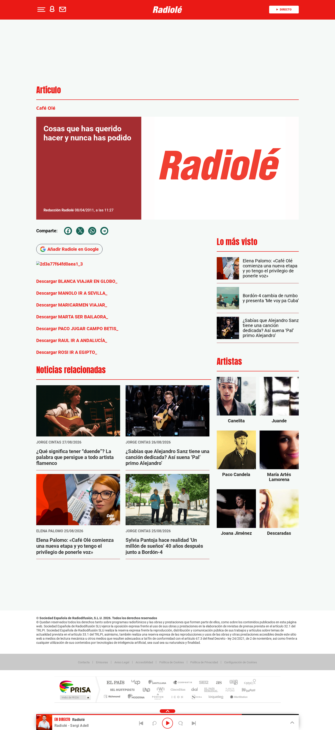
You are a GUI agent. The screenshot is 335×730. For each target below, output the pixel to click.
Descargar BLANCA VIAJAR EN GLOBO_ (76, 281)
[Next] (193, 723)
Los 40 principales (137, 683)
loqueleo (216, 696)
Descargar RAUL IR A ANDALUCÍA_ (71, 340)
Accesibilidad (144, 662)
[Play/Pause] (167, 723)
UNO (147, 689)
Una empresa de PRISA (75, 686)
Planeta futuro (228, 689)
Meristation (238, 696)
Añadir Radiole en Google (73, 249)
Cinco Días (177, 689)
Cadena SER (202, 683)
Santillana (158, 683)
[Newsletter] (63, 9)
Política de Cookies (171, 662)
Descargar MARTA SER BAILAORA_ (72, 316)
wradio (160, 689)
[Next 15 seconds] (180, 723)
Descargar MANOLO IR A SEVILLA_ (71, 293)
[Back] (141, 723)
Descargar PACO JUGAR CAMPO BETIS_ (77, 328)
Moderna (135, 696)
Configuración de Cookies (240, 662)
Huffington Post (121, 689)
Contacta (84, 662)
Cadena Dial (194, 689)
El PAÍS (115, 683)
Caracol (249, 683)
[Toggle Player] (291, 722)
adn (231, 683)
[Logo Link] (167, 9)
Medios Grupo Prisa (75, 697)
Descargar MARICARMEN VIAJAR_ (71, 305)
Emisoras (102, 662)
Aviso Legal (121, 662)
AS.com (217, 683)
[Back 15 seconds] (154, 723)
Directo (285, 9)
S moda (196, 696)
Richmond (112, 696)
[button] (40, 9)
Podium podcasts (157, 696)
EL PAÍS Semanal (211, 689)
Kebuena (244, 689)
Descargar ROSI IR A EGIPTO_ (66, 352)
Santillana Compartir (182, 683)
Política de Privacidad (204, 662)
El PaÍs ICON (177, 696)
